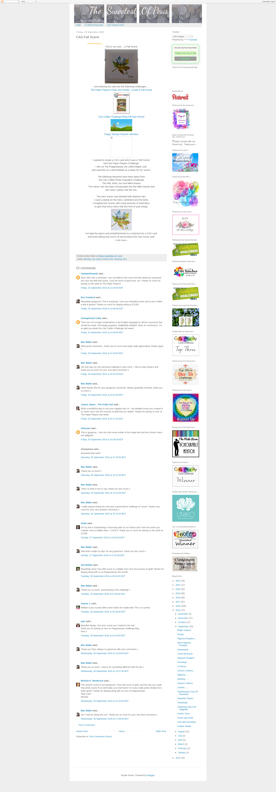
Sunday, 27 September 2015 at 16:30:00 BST (103, 537)
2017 (178, 602)
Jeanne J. (86, 603)
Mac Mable (86, 342)
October (182, 622)
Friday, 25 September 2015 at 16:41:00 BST (102, 374)
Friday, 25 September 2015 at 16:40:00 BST (102, 353)
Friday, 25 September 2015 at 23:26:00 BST (102, 439)
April (180, 740)
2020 (178, 589)
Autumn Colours (185, 683)
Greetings (182, 662)
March (181, 744)
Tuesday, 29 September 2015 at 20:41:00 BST (103, 576)
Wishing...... (183, 679)
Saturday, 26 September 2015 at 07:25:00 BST (103, 457)
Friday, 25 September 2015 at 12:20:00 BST (102, 288)
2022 (178, 581)
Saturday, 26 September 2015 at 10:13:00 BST (103, 493)
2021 (178, 585)
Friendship (182, 702)
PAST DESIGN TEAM (115, 25)
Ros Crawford (88, 297)
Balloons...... (183, 675)
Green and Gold (185, 718)
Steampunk (182, 649)
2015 (178, 610)
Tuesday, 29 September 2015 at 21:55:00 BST (103, 594)
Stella (84, 523)
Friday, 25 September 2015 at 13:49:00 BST (102, 332)
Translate (192, 39)
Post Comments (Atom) (100, 736)
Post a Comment (87, 725)
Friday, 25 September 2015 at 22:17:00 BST (102, 419)
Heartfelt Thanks (185, 698)
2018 (178, 597)
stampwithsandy (89, 273)
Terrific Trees (183, 713)
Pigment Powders (185, 658)
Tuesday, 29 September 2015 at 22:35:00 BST (103, 612)
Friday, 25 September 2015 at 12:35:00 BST (102, 308)
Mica (125, 259)
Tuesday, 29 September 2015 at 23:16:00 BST (103, 635)
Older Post (161, 731)
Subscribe (185, 59)
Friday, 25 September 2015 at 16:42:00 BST (102, 395)
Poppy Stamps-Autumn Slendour (121, 134)
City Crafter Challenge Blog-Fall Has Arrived (121, 116)
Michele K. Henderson (92, 681)
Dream (180, 634)
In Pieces (181, 666)
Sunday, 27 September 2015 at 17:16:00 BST (103, 555)
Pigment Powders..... (187, 638)
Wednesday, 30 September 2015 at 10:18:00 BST (105, 653)
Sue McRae (86, 565)
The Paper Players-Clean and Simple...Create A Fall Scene (121, 90)
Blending (87, 259)
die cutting (96, 259)
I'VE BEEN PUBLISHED (94, 25)
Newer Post (82, 731)
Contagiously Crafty (91, 318)
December (183, 614)
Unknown (85, 428)
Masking (118, 259)
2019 (178, 593)
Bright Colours (184, 630)
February (182, 748)
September (183, 626)
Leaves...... (182, 687)
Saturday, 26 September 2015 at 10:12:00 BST (103, 475)
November (183, 618)
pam (83, 621)
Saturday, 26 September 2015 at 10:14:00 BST (103, 514)
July (180, 736)
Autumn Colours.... (186, 670)
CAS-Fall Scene (185, 654)
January (182, 752)
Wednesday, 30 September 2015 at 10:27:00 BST (105, 671)
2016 (178, 606)
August (181, 731)
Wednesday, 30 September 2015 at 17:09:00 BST (105, 719)
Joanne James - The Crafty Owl (97, 404)
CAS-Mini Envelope (186, 722)
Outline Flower (184, 726)
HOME (78, 25)
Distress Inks (107, 259)
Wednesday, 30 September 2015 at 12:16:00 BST (105, 701)
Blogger (150, 775)
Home (122, 731)
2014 (178, 758)
